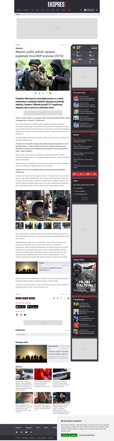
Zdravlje (63, 10)
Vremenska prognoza (84, 47)
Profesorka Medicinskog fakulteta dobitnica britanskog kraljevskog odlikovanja (84, 98)
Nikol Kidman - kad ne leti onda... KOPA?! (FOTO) (84, 311)
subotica (25, 298)
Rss (95, 174)
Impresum (32, 438)
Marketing (25, 438)
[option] (43, 205)
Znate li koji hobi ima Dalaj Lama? (84, 325)
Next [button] (68, 205)
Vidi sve (93, 92)
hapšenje (31, 298)
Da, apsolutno (79, 188)
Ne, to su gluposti (80, 191)
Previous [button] (17, 205)
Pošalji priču (90, 10)
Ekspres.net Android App (32, 306)
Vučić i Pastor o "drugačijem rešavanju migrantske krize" (43, 268)
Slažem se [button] (65, 435)
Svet (48, 10)
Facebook (17, 314)
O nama (17, 438)
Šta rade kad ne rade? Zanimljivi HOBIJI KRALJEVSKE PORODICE (84, 332)
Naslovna (19, 10)
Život (69, 10)
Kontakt (50, 438)
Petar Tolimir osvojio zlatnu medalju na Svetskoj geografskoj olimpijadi (84, 111)
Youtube (25, 314)
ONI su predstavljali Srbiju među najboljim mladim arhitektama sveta (84, 118)
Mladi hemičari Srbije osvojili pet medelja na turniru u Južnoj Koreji (84, 105)
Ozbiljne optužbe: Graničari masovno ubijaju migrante (43, 354)
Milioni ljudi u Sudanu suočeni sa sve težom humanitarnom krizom (84, 153)
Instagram (21, 314)
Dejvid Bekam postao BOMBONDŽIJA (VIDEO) (84, 305)
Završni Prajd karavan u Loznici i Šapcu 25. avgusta (84, 159)
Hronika (43, 10)
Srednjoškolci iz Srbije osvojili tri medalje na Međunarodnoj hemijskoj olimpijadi (84, 125)
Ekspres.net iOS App (21, 306)
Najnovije (26, 10)
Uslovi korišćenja (42, 438)
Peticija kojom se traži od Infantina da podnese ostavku (84, 165)
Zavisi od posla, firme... (82, 194)
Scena (52, 10)
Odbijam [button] (73, 435)
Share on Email (50, 93)
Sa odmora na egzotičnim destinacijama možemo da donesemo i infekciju (84, 146)
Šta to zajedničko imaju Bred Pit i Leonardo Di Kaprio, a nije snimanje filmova (84, 318)
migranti (18, 298)
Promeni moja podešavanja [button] (86, 435)
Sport (57, 10)
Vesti (32, 10)
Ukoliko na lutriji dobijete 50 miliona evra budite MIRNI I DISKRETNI (84, 140)
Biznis (37, 10)
